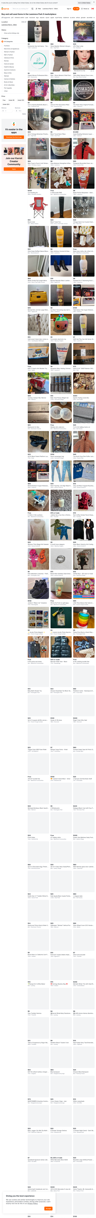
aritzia (78, 17)
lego (37, 17)
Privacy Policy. (33, 1203)
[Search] (32, 8)
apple (52, 17)
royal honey (58, 17)
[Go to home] (5, 8)
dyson (47, 17)
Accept (48, 1209)
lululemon (66, 17)
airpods (42, 17)
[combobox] (21, 8)
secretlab (89, 17)
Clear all (23, 21)
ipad (26, 17)
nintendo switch (19, 17)
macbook (32, 17)
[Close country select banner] (94, 2)
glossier (83, 17)
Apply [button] (24, 114)
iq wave (72, 17)
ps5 (12, 17)
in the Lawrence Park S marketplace (39, 14)
